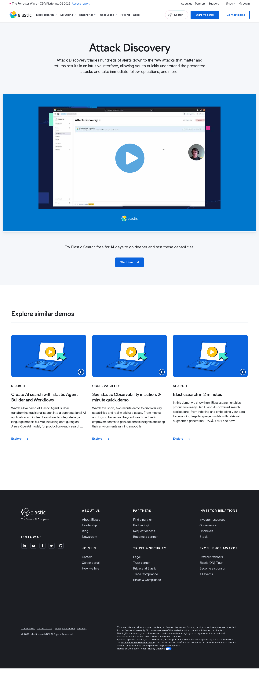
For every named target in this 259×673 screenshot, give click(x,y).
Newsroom (89, 537)
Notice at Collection (128, 648)
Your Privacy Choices (153, 648)
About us (186, 3)
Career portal (91, 563)
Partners (200, 3)
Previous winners (211, 557)
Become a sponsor (212, 568)
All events (206, 574)
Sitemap (81, 628)
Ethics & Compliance (147, 580)
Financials (206, 531)
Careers (87, 557)
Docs (136, 15)
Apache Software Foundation (137, 642)
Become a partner (145, 537)
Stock (203, 537)
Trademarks (28, 628)
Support (214, 3)
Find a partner (142, 519)
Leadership (89, 525)
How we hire (90, 568)
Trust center (141, 563)
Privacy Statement (65, 628)
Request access (144, 531)
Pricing (125, 15)
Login (246, 3)
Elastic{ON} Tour (211, 563)
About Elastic (91, 519)
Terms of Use (44, 628)
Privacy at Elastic (145, 568)
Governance (208, 525)
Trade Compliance (145, 574)
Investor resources (212, 519)
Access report (80, 3)
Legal (136, 557)
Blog (85, 531)
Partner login (141, 525)
